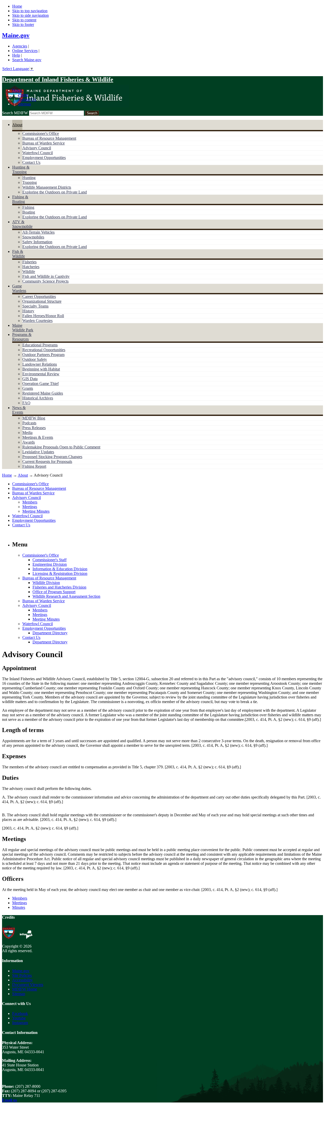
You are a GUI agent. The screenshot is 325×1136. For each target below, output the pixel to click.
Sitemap (24, 104)
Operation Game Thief (40, 383)
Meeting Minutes (36, 511)
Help (16, 55)
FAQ (26, 403)
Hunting (29, 177)
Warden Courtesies (37, 320)
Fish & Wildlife (18, 253)
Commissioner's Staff (49, 560)
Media (27, 432)
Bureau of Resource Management (49, 138)
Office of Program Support (53, 592)
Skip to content (24, 20)
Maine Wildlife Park (22, 327)
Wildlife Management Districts (46, 187)
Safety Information (37, 242)
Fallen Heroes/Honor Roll (43, 316)
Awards (28, 442)
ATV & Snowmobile (22, 224)
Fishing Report (34, 466)
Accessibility (22, 980)
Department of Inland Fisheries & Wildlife (57, 79)
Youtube (19, 1018)
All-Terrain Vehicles (38, 232)
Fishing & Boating (20, 199)
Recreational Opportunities (43, 350)
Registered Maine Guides (42, 393)
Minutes (18, 907)
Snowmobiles (33, 237)
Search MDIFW (15, 113)
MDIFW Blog (33, 418)
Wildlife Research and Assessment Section (66, 596)
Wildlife (28, 271)
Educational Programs (40, 345)
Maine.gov (15, 35)
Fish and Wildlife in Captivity (46, 276)
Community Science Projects (45, 281)
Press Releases (34, 428)
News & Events (19, 409)
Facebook (20, 1013)
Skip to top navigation (29, 11)
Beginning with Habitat (41, 369)
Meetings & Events (37, 437)
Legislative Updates (38, 452)
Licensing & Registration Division (59, 573)
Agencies (19, 46)
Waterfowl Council (37, 153)
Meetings (29, 507)
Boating (28, 212)
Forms (23, 95)
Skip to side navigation (30, 15)
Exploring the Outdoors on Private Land (54, 192)
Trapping (29, 182)
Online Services (25, 50)
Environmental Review (40, 374)
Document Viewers (27, 984)
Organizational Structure (41, 301)
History (28, 311)
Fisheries (29, 262)
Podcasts (29, 423)
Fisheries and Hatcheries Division (59, 587)
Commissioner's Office (40, 133)
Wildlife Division (46, 582)
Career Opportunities (39, 296)
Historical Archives (37, 398)
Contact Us (27, 99)
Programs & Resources (21, 336)
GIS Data (30, 379)
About (17, 125)
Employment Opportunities (44, 157)
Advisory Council (36, 148)
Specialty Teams (35, 306)
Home (17, 6)
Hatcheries (30, 267)
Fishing (28, 207)
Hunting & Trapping (20, 169)
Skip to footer (23, 24)
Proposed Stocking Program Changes (52, 457)
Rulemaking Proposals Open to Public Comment (61, 447)
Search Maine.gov (26, 60)
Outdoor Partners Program (43, 354)
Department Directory (50, 633)
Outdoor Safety (34, 359)
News (17, 90)
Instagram (20, 1022)
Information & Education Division (59, 569)
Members (29, 502)
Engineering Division (49, 564)
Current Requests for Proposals (47, 461)
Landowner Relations (39, 364)
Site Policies (22, 975)
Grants (27, 388)
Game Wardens (19, 288)
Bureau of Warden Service (43, 143)
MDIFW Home (24, 989)
